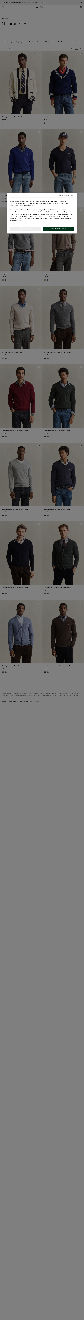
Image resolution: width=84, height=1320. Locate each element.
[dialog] (42, 213)
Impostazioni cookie (25, 229)
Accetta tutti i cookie (58, 229)
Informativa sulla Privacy (61, 218)
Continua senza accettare (66, 195)
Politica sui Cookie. (16, 220)
